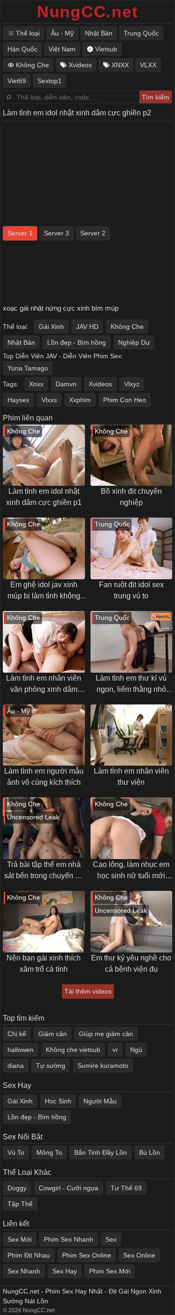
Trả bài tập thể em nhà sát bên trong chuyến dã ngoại (44, 870)
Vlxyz (132, 384)
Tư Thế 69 (126, 1188)
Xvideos (100, 384)
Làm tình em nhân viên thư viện (131, 776)
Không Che (127, 326)
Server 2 (92, 233)
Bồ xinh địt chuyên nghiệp (131, 496)
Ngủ (136, 1049)
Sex (111, 1239)
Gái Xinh (51, 326)
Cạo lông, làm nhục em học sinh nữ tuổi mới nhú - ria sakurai (131, 870)
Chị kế (16, 1034)
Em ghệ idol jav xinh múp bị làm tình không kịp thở (43, 591)
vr (115, 1049)
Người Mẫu (100, 1101)
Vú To (15, 1152)
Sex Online (139, 1255)
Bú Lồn (149, 1152)
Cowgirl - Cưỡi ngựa (68, 1188)
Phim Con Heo (124, 400)
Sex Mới (19, 1239)
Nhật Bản (21, 342)
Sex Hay (64, 1271)
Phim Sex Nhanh (68, 1239)
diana (15, 1065)
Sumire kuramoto (102, 1065)
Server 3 (56, 233)
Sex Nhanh (23, 1271)
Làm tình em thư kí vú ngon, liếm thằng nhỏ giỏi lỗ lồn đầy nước (131, 684)
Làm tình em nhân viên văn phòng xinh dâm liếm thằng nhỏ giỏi (43, 684)
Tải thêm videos (88, 991)
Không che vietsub (73, 1049)
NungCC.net (88, 11)
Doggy (17, 1188)
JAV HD (87, 326)
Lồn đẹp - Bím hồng (76, 342)
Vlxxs (49, 400)
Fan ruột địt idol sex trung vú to (131, 590)
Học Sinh (58, 1101)
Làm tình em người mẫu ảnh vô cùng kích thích (44, 776)
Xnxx (36, 384)
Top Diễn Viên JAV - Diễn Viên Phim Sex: (63, 356)
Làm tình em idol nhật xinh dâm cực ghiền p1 (44, 496)
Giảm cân (52, 1034)
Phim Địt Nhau (28, 1255)
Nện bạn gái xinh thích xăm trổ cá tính (44, 963)
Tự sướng (50, 1065)
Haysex (18, 400)
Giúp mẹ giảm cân (106, 1034)
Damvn (66, 384)
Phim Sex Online (86, 1255)
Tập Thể (20, 1204)
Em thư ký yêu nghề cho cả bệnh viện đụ (131, 963)
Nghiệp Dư (134, 342)
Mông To (49, 1152)
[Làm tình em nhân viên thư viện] (132, 735)
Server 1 (20, 233)
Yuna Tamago (27, 368)
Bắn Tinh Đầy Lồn (100, 1152)
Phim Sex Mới (109, 1271)
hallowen (20, 1049)
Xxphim (80, 400)
